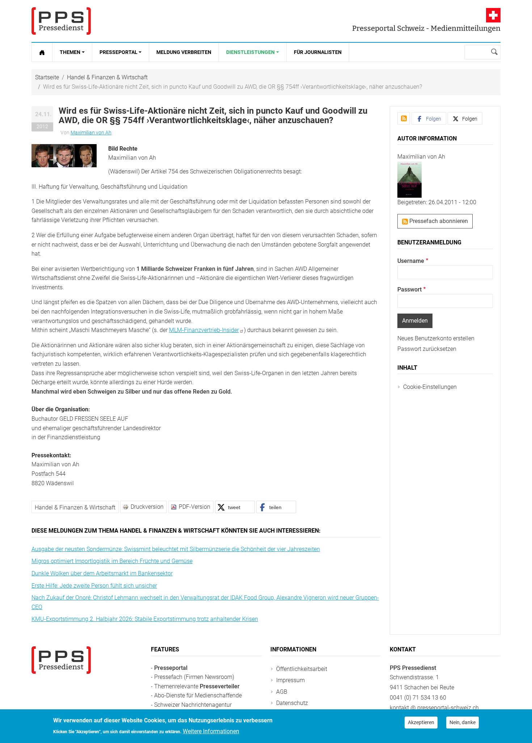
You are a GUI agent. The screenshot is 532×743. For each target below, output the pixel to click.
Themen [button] (70, 52)
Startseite (47, 77)
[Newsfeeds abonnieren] (403, 118)
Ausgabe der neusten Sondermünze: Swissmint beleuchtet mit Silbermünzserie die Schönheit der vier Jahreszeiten (175, 549)
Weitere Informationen (211, 730)
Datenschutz (292, 703)
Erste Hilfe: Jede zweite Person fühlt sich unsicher (94, 585)
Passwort (409, 289)
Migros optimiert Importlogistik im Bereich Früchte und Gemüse (112, 561)
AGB (281, 691)
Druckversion (147, 506)
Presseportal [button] (119, 52)
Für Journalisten (318, 52)
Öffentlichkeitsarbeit (301, 669)
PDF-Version (194, 506)
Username (410, 260)
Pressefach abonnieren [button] (438, 221)
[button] (64, 155)
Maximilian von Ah (91, 132)
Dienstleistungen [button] (250, 52)
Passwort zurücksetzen (426, 348)
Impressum (290, 680)
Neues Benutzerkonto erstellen (435, 338)
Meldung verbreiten (183, 52)
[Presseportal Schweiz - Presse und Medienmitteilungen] (61, 21)
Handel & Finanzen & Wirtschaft (107, 77)
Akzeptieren (421, 722)
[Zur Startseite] (42, 52)
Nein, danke (462, 722)
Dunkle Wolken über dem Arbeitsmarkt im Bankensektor (102, 573)
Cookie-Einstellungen (430, 386)
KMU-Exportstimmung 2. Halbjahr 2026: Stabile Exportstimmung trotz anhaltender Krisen (144, 619)
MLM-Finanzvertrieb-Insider (204, 330)
